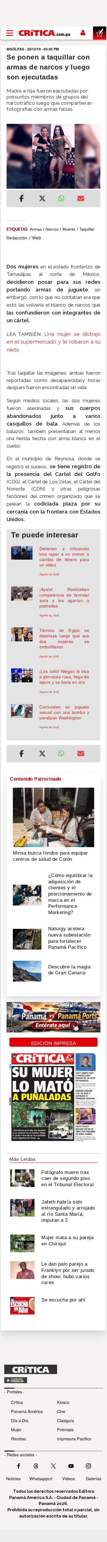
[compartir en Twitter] (42, 199)
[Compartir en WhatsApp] (63, 197)
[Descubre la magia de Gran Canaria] (27, 970)
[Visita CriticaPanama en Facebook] (18, 1465)
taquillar (86, 229)
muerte (68, 229)
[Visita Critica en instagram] (88, 1465)
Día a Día (19, 1420)
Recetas (18, 1439)
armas (36, 229)
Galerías (93, 1478)
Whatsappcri (40, 1478)
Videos (68, 1478)
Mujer (16, 1429)
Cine (61, 1411)
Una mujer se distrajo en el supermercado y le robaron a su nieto (53, 342)
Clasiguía (65, 1420)
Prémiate (65, 1429)
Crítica (17, 1402)
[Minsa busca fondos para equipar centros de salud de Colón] (53, 817)
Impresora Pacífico (74, 1439)
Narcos (52, 229)
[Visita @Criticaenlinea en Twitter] (36, 1465)
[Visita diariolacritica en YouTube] (71, 1465)
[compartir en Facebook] (21, 199)
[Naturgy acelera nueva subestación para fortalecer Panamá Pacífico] (27, 938)
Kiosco (63, 1402)
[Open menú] (10, 33)
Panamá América (27, 1411)
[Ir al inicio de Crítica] (45, 33)
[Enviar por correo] (80, 199)
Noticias (13, 1478)
